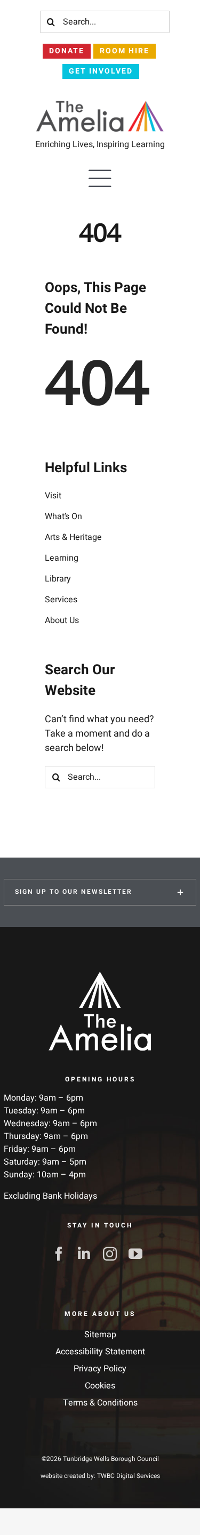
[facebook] (62, 1253)
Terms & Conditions (100, 1402)
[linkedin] (87, 1253)
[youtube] (139, 1253)
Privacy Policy (100, 1368)
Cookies (100, 1385)
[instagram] (113, 1253)
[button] (100, 892)
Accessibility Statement (100, 1351)
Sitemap (100, 1334)
